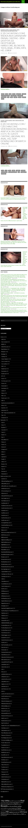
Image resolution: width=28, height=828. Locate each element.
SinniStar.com (4, 759)
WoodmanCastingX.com (6, 786)
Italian (2, 454)
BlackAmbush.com (5, 547)
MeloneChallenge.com (6, 701)
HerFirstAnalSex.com (5, 644)
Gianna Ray (20, 95)
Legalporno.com (4, 684)
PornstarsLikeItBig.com (6, 740)
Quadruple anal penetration (7, 403)
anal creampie (3, 802)
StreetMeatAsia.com (5, 762)
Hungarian (3, 449)
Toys (25, 814)
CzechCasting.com (5, 30)
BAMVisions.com (5, 534)
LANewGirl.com (4, 676)
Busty (15, 806)
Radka (24, 97)
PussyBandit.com (5, 745)
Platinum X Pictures (5, 735)
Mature (2, 393)
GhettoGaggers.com (5, 635)
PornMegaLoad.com (5, 737)
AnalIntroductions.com (6, 508)
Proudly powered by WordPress (6, 826)
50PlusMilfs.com (4, 483)
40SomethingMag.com (6, 481)
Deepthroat (12, 30)
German (3, 447)
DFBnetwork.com (5, 596)
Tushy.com (3, 772)
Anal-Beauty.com (5, 500)
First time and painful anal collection (10, 1)
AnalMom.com (4, 512)
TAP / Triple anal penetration (7, 412)
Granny (2, 383)
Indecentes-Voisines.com (6, 657)
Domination (3, 371)
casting (23, 170)
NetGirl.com (4, 718)
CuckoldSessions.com (5, 583)
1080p (6, 801)
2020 (19, 801)
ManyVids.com (4, 698)
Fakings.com (4, 618)
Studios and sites (4, 476)
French (2, 444)
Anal (14, 170)
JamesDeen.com (4, 664)
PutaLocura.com (4, 747)
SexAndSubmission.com (6, 757)
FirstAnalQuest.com (5, 627)
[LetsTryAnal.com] (4, 815)
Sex (18, 814)
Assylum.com (4, 527)
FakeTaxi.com (4, 615)
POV (12, 814)
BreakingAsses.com (5, 561)
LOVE (2, 691)
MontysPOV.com (5, 710)
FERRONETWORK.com (6, 622)
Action (2, 337)
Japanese (3, 456)
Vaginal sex (23, 172)
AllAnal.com (4, 493)
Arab (2, 422)
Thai (2, 468)
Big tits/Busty (4, 349)
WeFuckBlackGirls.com (6, 784)
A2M (2, 339)
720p (10, 170)
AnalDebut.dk (4, 503)
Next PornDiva (4, 723)
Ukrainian (3, 471)
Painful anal (4, 121)
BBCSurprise (4, 537)
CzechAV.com (4, 172)
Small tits (3, 407)
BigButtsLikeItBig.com (6, 539)
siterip (20, 814)
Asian (2, 425)
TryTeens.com (4, 769)
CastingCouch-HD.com (6, 574)
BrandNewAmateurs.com (6, 554)
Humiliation (3, 388)
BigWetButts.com (5, 544)
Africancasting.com (5, 490)
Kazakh (2, 459)
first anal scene (11, 809)
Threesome (3, 417)
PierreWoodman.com (5, 732)
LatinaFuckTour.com (5, 679)
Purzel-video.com (5, 742)
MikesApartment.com (6, 703)
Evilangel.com (4, 605)
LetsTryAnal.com (4, 688)
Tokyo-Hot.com (4, 764)
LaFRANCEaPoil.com (5, 674)
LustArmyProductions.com (7, 693)
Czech (18, 29)
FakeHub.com (4, 613)
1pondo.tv (3, 478)
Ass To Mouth (20, 802)
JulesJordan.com (4, 666)
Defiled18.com (4, 593)
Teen (16, 30)
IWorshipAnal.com (5, 659)
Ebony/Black (4, 439)
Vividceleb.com (4, 779)
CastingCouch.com (5, 576)
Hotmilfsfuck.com (5, 654)
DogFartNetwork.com (6, 600)
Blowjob (3, 29)
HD (8, 97)
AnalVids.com (8, 802)
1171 (2, 170)
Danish (2, 434)
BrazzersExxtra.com (5, 559)
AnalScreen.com (4, 520)
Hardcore (4, 97)
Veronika (4, 173)
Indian (2, 451)
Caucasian (3, 429)
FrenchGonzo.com (5, 632)
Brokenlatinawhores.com (6, 566)
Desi (2, 437)
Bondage (3, 354)
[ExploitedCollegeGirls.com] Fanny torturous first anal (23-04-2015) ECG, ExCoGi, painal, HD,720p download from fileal (14, 198)
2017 (6, 170)
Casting (7, 29)
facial (19, 808)
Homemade (3, 385)
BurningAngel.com (5, 569)
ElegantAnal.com (4, 603)
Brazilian (3, 427)
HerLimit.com (4, 647)
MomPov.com (4, 708)
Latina (2, 461)
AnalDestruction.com (5, 505)
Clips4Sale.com (4, 581)
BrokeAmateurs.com (5, 564)
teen (3, 98)
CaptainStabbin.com (5, 571)
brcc (9, 806)
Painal (15, 97)
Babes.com (3, 530)
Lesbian (3, 390)
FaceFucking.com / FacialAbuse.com (9, 610)
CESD (2, 578)
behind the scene (4, 346)
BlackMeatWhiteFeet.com (6, 552)
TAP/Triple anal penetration (6, 789)
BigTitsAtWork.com (5, 542)
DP (2, 376)
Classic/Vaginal (12, 29)
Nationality (3, 420)
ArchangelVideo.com (5, 522)
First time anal (4, 381)
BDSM (2, 344)
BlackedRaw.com (5, 549)
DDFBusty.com (4, 591)
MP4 (11, 97)
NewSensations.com (5, 720)
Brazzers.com (4, 556)
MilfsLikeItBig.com (5, 706)
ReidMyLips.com (4, 752)
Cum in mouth (4, 361)
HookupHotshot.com (5, 652)
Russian (3, 464)
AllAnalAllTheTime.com (6, 495)
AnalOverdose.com (5, 517)
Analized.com (4, 510)
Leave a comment (13, 53)
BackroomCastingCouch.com (7, 532)
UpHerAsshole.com (5, 776)
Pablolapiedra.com (5, 730)
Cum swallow (4, 363)
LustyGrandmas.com (5, 696)
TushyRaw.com (4, 774)
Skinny (2, 405)
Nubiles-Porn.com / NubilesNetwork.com (10, 725)
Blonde (19, 804)
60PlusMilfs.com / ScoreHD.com (8, 486)
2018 (15, 801)
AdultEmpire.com (5, 488)
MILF (2, 395)
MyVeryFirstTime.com (6, 715)
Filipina (3, 442)
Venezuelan (3, 473)
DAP (2, 366)
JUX (2, 669)
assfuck (18, 170)
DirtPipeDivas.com (5, 598)
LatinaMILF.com (4, 681)
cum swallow (9, 808)
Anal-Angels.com (5, 498)
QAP (2, 400)
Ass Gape (15, 802)
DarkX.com (3, 588)
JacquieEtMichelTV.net (6, 662)
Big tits (16, 804)
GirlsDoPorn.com (5, 637)
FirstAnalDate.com (5, 625)
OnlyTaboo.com (4, 728)
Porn (20, 97)
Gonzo (24, 809)
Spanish (3, 466)
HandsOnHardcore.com (6, 640)
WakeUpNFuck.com (5, 781)
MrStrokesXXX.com (5, 713)
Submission (3, 410)
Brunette (12, 806)
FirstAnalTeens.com (5, 630)
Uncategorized (4, 791)
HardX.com (3, 642)
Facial (2, 378)
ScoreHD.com (4, 754)
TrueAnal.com (4, 767)
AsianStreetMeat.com (5, 525)
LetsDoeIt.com (4, 686)
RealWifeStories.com (5, 750)
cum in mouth (4, 808)
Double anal (3, 373)
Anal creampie (4, 341)
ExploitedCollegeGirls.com (7, 608)
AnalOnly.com (4, 515)
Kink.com (3, 671)
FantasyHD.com (4, 620)
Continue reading (5, 89)
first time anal (18, 809)
